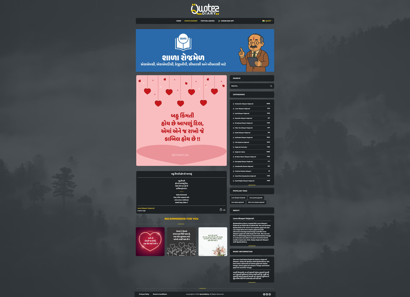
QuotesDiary (204, 294)
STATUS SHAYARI (190, 21)
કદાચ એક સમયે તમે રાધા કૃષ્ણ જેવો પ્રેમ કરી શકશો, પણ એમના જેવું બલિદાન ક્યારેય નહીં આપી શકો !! (213, 241)
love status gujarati (237, 202)
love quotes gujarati (256, 198)
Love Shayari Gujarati (146, 208)
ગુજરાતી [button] (268, 21)
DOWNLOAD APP (227, 21)
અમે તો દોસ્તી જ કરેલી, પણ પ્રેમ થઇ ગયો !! (150, 241)
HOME (178, 21)
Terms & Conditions (160, 294)
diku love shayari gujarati (256, 202)
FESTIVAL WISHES (208, 21)
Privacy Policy (144, 294)
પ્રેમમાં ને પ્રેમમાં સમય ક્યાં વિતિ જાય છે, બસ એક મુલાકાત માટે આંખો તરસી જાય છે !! (181, 241)
